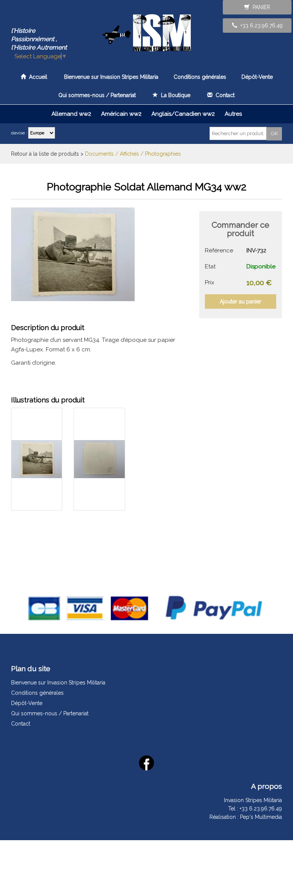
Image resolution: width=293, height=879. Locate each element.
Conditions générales (200, 77)
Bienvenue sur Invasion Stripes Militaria (111, 77)
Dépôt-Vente (257, 77)
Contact (224, 95)
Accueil (36, 77)
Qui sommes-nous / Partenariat (97, 95)
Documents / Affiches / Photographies (133, 154)
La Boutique (174, 95)
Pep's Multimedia (261, 817)
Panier (260, 7)
